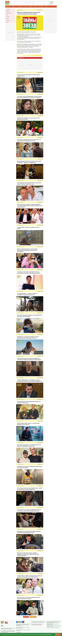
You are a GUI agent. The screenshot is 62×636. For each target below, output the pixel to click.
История (30, 6)
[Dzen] (23, 622)
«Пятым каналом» (20, 53)
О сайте (51, 1)
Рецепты (13, 6)
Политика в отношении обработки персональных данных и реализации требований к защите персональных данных (53, 622)
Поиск (51, 3)
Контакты (51, 2)
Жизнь (35, 6)
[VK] (17, 622)
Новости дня (21, 246)
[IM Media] (6, 622)
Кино (26, 6)
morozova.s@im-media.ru (38, 624)
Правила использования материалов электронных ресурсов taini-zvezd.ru (54, 626)
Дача (46, 6)
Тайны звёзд (7, 3)
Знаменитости (20, 6)
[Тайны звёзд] (17, 72)
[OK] (19, 622)
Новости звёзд (21, 72)
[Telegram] (21, 622)
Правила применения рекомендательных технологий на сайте (52, 624)
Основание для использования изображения (53, 627)
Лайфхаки (8, 6)
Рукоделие (41, 6)
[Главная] (2, 622)
